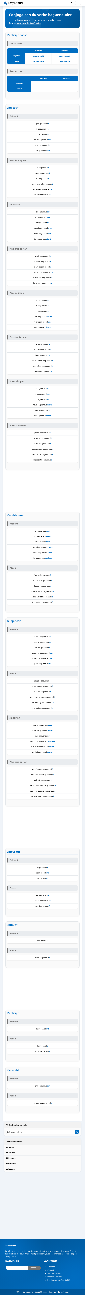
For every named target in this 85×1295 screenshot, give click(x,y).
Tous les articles (54, 1273)
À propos (51, 1267)
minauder (10, 1153)
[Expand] (78, 3)
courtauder (11, 1163)
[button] (72, 3)
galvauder (10, 1169)
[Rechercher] (77, 1132)
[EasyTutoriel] (13, 3)
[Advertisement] (42, 493)
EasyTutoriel (32, 1292)
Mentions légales (54, 1277)
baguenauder (28, 23)
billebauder (11, 1158)
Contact (50, 1270)
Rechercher (34, 1268)
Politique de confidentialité (58, 1280)
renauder (10, 1147)
